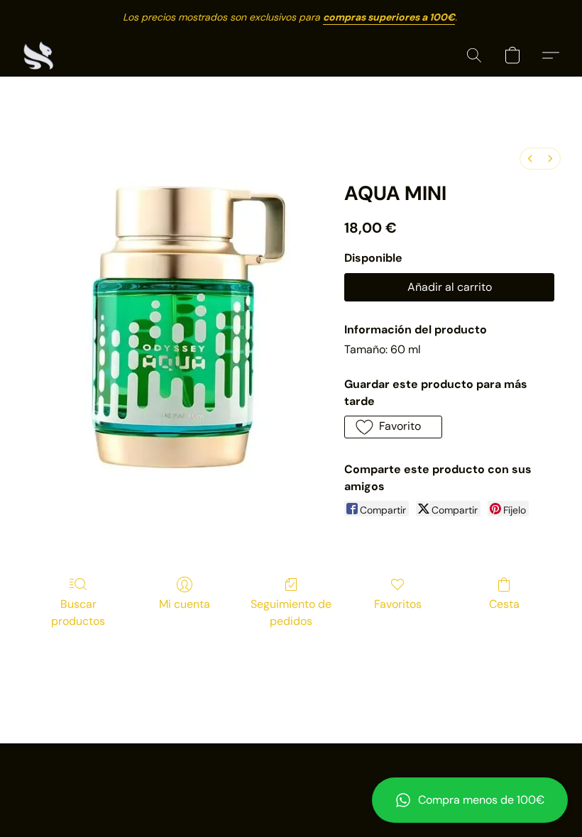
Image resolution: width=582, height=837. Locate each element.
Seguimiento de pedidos (291, 612)
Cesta (504, 604)
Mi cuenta (184, 604)
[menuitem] (530, 158)
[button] (470, 800)
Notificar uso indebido (291, 774)
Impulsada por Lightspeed (291, 798)
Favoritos (398, 604)
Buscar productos (78, 612)
